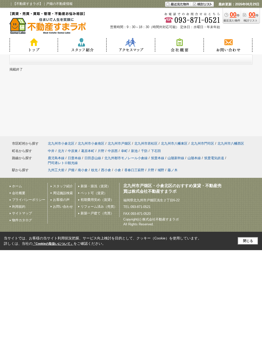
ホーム (17, 186)
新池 (134, 151)
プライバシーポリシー (28, 200)
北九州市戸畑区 (119, 143)
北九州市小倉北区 (61, 143)
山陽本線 (194, 158)
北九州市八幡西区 (230, 143)
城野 (161, 170)
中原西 (113, 151)
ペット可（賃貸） (94, 193)
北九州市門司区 (202, 143)
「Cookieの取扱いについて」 (52, 244)
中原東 (73, 151)
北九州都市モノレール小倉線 (126, 158)
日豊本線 (74, 158)
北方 (61, 151)
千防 (144, 151)
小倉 (117, 170)
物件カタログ (22, 220)
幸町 (124, 151)
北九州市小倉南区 (91, 143)
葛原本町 (87, 151)
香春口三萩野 (134, 170)
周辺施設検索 (63, 193)
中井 (51, 151)
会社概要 (18, 193)
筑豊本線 (157, 158)
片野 (101, 151)
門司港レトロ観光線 (63, 163)
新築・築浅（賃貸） (96, 186)
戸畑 (71, 170)
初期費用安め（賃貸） (97, 200)
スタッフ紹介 (63, 186)
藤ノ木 (173, 170)
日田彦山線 (92, 158)
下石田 (156, 151)
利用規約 (18, 206)
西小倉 (106, 170)
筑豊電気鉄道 (214, 158)
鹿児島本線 (56, 158)
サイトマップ (22, 213)
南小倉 (83, 170)
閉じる (248, 241)
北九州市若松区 (146, 143)
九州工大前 (56, 170)
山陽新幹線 (176, 158)
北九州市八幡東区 (174, 143)
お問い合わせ (63, 206)
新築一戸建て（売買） (97, 213)
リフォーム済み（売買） (99, 206)
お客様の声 (61, 200)
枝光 (94, 170)
